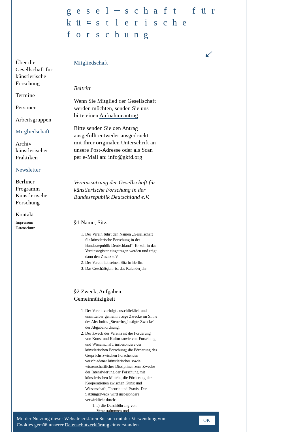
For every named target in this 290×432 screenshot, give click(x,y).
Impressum (24, 222)
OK (206, 420)
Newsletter (28, 170)
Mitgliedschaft (33, 131)
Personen (26, 107)
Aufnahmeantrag (118, 115)
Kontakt (25, 214)
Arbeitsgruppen (33, 120)
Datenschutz (25, 228)
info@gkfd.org (125, 157)
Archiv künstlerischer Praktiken (32, 151)
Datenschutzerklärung (87, 424)
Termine (25, 95)
